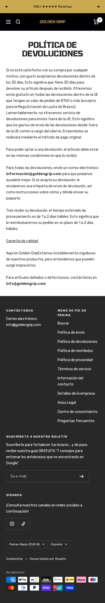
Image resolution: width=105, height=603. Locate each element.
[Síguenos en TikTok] (23, 524)
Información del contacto (70, 381)
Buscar (63, 323)
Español (56, 544)
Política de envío (71, 332)
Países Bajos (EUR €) (24, 544)
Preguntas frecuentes (76, 421)
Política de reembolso (75, 351)
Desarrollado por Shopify (48, 559)
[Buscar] (18, 22)
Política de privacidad (75, 360)
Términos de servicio (74, 369)
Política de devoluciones (77, 341)
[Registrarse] (82, 476)
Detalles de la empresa (76, 393)
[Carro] (96, 21)
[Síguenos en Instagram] (12, 524)
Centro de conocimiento (78, 412)
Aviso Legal (67, 402)
